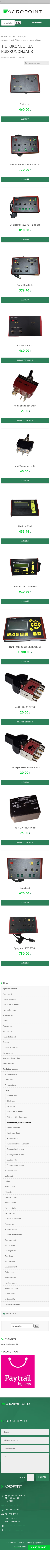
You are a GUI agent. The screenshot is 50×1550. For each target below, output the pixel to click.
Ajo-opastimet (10, 1085)
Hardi (12, 40)
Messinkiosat (10, 1186)
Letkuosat (11, 1106)
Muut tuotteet (8, 1063)
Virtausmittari (10, 1299)
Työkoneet (7, 1042)
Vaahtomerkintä (13, 1128)
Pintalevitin (7, 1031)
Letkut (7, 1181)
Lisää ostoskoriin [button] (25, 360)
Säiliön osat (10, 1272)
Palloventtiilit (10, 1213)
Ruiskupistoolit (11, 1229)
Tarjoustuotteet (14, 1314)
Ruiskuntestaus (11, 1283)
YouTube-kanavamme (15, 1530)
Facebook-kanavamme (15, 1525)
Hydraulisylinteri (9, 1010)
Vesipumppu (8, 1053)
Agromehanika (11, 1074)
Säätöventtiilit (11, 1277)
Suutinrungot (10, 1240)
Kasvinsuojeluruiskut (11, 1058)
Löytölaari (9, 1079)
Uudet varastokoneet (11, 1304)
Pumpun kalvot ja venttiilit (18, 1144)
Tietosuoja (21, 1542)
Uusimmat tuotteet (10, 1047)
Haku (18, 23)
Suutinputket (10, 1251)
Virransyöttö (10, 1293)
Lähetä (42, 1477)
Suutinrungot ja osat (15, 1165)
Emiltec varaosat (9, 999)
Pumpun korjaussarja (15, 1149)
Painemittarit (12, 1138)
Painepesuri (7, 1026)
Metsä (5, 1021)
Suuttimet (9, 1256)
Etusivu (4, 36)
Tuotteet (12, 36)
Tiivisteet (11, 1101)
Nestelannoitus (11, 1197)
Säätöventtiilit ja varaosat (17, 1117)
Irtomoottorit (8, 1015)
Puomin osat (12, 1095)
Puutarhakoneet (9, 1037)
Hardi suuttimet (13, 1133)
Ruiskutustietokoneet (13, 1235)
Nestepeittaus (10, 1202)
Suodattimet (10, 1245)
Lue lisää (25, 119)
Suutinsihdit (10, 1261)
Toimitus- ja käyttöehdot (34, 1542)
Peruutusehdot (19, 1546)
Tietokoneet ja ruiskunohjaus (19, 1122)
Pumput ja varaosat (13, 1218)
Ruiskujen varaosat (10, 1069)
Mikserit (8, 1192)
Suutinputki (12, 1160)
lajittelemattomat (10, 988)
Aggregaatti (7, 994)
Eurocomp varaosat (11, 1005)
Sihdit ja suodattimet (15, 1154)
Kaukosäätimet (11, 1170)
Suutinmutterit (11, 1267)
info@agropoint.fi (13, 1505)
